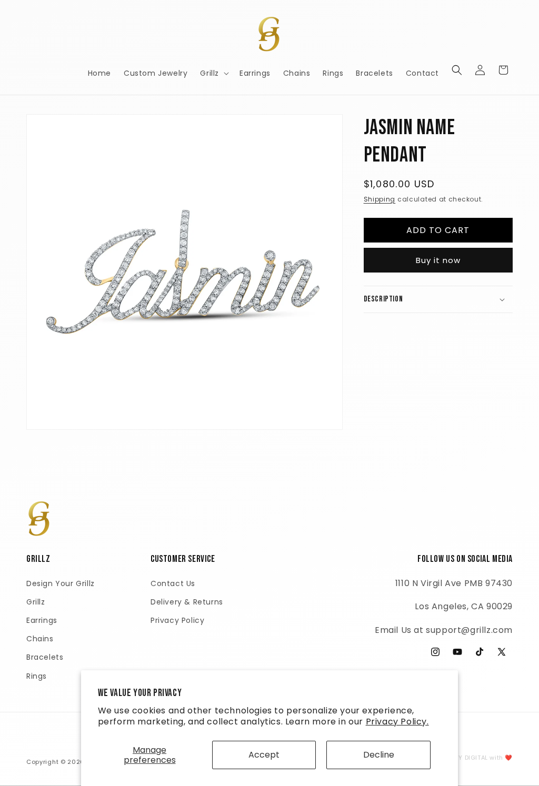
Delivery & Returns (187, 602)
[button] (213, 73)
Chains (40, 638)
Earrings (41, 620)
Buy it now (438, 260)
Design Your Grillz (60, 583)
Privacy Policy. (397, 722)
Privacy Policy (177, 620)
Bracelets (44, 657)
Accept (264, 755)
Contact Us (173, 583)
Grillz (35, 602)
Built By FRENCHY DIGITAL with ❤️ (461, 757)
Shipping (380, 199)
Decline (378, 755)
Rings (36, 676)
